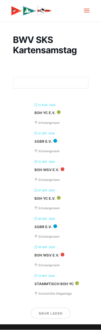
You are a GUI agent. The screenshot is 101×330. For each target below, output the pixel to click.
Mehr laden (50, 313)
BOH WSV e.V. (46, 170)
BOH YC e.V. (44, 113)
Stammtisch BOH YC (54, 284)
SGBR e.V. (43, 141)
